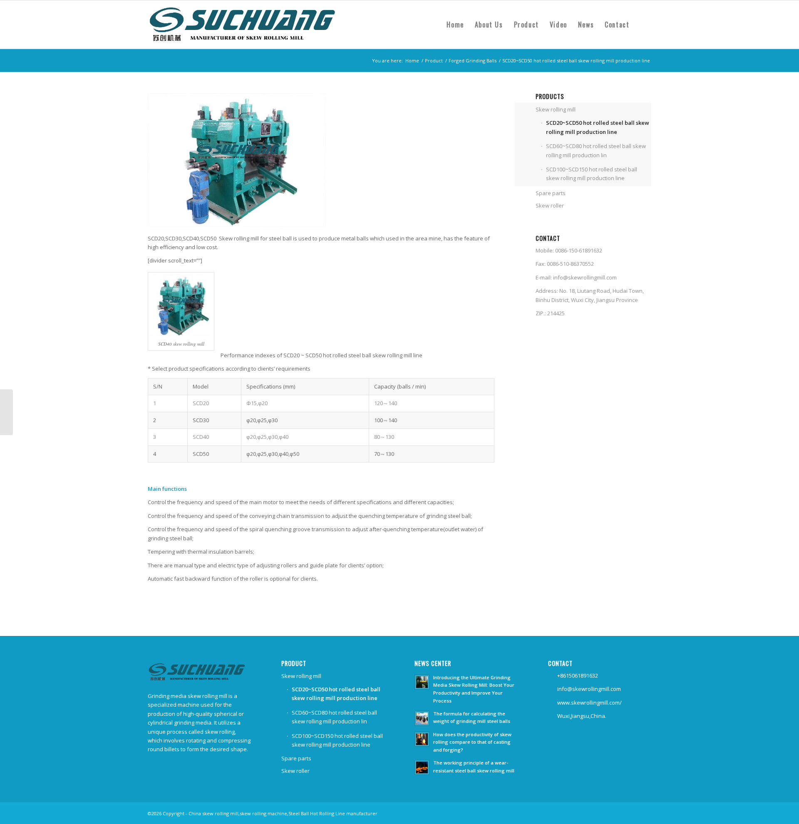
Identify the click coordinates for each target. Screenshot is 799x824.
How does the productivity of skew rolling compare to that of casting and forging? (472, 742)
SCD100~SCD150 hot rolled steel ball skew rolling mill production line (591, 174)
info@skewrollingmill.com (585, 277)
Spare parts (551, 193)
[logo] (247, 24)
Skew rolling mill (556, 109)
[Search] (643, 24)
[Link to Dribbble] (645, 813)
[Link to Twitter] (632, 813)
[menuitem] (455, 24)
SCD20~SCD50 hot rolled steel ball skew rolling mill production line (597, 127)
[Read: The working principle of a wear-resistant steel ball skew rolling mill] (421, 767)
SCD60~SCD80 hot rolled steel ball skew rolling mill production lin (596, 150)
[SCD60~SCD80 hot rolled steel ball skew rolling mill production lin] (6, 412)
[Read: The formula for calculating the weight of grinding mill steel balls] (421, 718)
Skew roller (550, 205)
